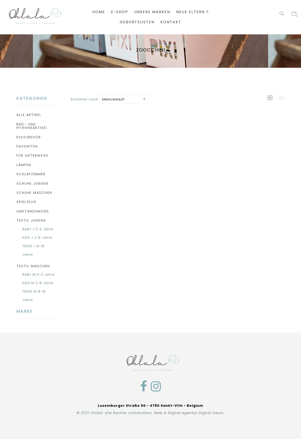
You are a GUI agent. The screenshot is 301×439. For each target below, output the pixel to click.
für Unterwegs (32, 155)
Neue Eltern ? (192, 12)
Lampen (23, 165)
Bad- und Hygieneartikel (32, 126)
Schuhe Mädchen (34, 192)
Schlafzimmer (31, 174)
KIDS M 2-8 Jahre (38, 283)
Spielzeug (26, 202)
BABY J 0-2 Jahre (38, 229)
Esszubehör (28, 137)
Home (98, 12)
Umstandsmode (32, 211)
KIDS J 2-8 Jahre (37, 237)
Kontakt (170, 22)
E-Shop (119, 12)
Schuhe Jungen (32, 183)
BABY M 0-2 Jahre (38, 274)
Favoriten (27, 146)
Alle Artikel (28, 114)
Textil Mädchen (33, 266)
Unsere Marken (152, 12)
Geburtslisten (137, 22)
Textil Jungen (31, 220)
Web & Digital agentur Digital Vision (189, 412)
